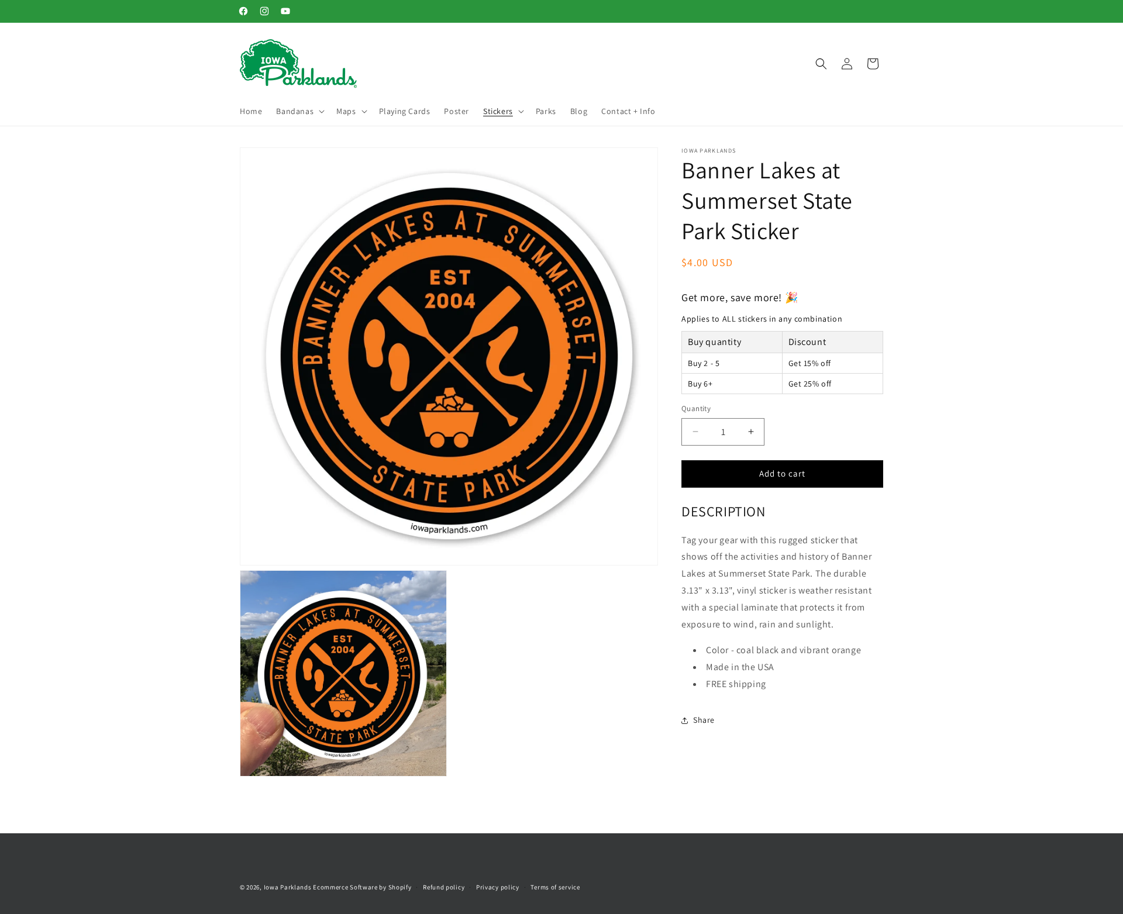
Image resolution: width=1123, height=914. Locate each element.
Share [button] (704, 720)
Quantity (696, 408)
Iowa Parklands (288, 887)
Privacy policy (497, 886)
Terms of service (555, 886)
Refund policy (443, 886)
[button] (299, 111)
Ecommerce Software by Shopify (362, 887)
